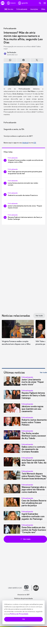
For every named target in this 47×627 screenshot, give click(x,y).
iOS (34, 143)
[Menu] (44, 3)
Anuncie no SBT (23, 595)
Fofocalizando (10, 28)
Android (25, 143)
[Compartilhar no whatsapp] (10, 60)
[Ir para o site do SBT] (36, 588)
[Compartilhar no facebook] (23, 60)
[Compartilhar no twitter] (36, 60)
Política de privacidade (23, 598)
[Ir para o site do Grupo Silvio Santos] (20, 588)
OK (23, 619)
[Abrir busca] (40, 3)
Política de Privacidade (19, 614)
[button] (18, 335)
